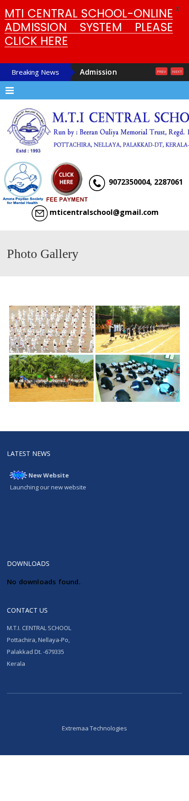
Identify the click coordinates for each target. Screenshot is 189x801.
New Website (48, 501)
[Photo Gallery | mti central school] (94, 153)
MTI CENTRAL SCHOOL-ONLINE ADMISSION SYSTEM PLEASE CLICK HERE (89, 27)
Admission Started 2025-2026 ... (111, 85)
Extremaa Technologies (94, 754)
